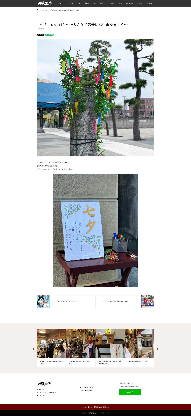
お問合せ (139, 3)
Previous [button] (33, 349)
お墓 (78, 3)
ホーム (84, 407)
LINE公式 (130, 392)
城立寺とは (62, 3)
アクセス (149, 3)
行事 (94, 3)
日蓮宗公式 (97, 407)
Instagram (129, 3)
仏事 (72, 3)
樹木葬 (86, 3)
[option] (51, 348)
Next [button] (158, 349)
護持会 (90, 407)
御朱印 (102, 3)
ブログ (120, 3)
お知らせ (111, 3)
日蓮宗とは (105, 407)
